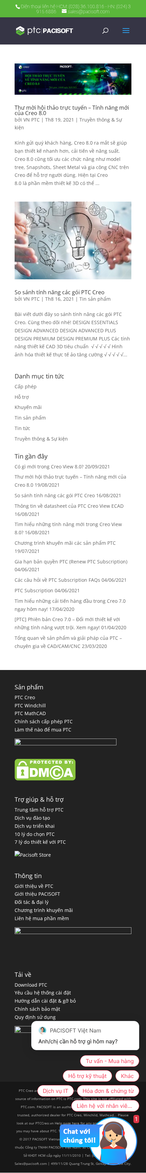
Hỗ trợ (22, 397)
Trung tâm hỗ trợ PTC (39, 809)
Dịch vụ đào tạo (32, 818)
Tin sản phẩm (95, 299)
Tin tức (22, 428)
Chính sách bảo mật (37, 1009)
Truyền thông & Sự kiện (41, 438)
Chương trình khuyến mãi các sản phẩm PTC (65, 543)
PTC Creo (25, 697)
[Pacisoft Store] (33, 855)
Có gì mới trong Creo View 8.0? (49, 466)
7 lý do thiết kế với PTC (40, 842)
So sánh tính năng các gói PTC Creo (60, 292)
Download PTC (31, 985)
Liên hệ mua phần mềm (42, 918)
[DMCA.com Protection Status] (45, 779)
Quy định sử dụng (35, 1017)
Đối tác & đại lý (32, 902)
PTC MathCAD (30, 713)
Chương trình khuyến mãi (44, 910)
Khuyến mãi (28, 407)
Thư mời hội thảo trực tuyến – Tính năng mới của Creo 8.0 (72, 110)
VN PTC (31, 119)
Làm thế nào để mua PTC (43, 729)
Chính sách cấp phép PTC (44, 721)
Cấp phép (26, 386)
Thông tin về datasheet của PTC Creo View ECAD (69, 506)
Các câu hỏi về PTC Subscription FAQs (57, 580)
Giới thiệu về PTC (34, 886)
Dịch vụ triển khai (35, 826)
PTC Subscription (34, 590)
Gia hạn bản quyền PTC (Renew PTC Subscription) (71, 561)
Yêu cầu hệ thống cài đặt (43, 992)
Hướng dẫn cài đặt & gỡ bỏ (45, 1001)
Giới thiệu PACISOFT (37, 894)
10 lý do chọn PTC (35, 834)
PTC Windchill (30, 705)
